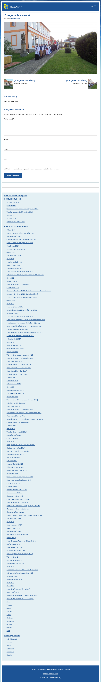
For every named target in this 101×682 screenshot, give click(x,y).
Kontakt (33, 670)
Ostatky (9, 608)
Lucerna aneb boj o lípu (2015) (17, 490)
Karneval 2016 (11, 425)
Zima (8, 602)
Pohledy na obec (12, 636)
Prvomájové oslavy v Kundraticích (18, 284)
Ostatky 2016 (11, 429)
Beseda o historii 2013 (14, 560)
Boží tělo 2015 (11, 215)
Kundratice (10, 649)
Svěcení (9, 611)
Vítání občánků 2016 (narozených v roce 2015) (22, 400)
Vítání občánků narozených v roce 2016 (20, 355)
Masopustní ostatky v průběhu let (17, 509)
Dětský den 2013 (12, 576)
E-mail (6, 149)
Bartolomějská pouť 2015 (15, 454)
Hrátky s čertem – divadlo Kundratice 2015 (21, 445)
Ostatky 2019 (11, 300)
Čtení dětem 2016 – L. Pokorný (17, 416)
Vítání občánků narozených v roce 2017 (20, 316)
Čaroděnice (10, 621)
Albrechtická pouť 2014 (14, 547)
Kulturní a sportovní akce (16, 226)
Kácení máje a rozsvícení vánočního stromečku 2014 (24, 515)
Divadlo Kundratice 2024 (15, 262)
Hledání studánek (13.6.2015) (16, 470)
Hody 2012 (10, 583)
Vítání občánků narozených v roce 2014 (20, 477)
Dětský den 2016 (12, 397)
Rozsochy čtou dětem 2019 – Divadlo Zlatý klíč (22, 297)
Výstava (9, 605)
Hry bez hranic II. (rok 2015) (16, 448)
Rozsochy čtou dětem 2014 (16, 551)
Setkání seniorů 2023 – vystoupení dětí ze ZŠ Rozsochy (25, 275)
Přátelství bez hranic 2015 (15, 467)
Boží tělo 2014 (11, 218)
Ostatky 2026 (11, 230)
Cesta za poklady (12, 438)
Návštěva (10, 618)
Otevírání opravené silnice (15, 349)
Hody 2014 (10, 522)
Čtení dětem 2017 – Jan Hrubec (17, 374)
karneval (9, 624)
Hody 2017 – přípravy (14, 345)
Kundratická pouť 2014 (14, 525)
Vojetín (9, 645)
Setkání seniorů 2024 (14, 256)
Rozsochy (10, 642)
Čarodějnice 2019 (13, 288)
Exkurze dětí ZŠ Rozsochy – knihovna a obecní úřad (24, 413)
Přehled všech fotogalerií (15, 195)
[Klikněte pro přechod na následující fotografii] (50, 48)
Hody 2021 (10, 278)
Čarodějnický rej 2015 (14, 483)
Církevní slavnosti (12, 199)
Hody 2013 (10, 567)
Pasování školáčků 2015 (15, 464)
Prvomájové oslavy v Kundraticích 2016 (20, 409)
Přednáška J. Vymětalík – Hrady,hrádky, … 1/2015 (23, 506)
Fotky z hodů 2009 (13, 592)
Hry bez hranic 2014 (13, 528)
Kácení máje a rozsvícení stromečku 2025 (20, 233)
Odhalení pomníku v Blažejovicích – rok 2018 (22, 310)
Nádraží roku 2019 (13, 281)
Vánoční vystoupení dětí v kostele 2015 (20, 212)
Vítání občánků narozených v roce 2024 (20, 243)
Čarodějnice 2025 (13, 246)
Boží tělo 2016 (15, 18)
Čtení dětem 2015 (12, 486)
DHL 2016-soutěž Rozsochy (16, 403)
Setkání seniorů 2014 (14, 518)
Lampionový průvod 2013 (15, 563)
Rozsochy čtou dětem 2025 (16, 249)
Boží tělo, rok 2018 (13, 202)
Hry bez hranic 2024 (13, 265)
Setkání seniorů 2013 (14, 531)
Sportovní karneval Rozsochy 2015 (18, 502)
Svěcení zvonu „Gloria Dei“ (16, 222)
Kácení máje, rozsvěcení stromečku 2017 (20, 336)
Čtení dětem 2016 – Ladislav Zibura (18, 422)
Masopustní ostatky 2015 (15, 496)
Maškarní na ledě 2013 (14, 579)
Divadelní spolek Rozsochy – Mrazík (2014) (21, 541)
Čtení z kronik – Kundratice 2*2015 (18, 499)
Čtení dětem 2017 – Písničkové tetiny (19, 368)
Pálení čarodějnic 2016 (14, 406)
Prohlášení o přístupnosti (55, 670)
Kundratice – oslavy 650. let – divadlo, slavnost (22, 570)
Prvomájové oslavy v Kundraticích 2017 (20, 358)
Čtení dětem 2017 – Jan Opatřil (17, 371)
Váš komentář (9, 119)
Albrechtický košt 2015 (14, 493)
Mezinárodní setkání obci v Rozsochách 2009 (22, 595)
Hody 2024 (10, 259)
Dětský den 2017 (12, 352)
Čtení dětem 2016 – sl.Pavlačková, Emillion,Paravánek (25, 419)
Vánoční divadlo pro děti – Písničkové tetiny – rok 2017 (25, 332)
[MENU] (95, 6)
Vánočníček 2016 (12, 381)
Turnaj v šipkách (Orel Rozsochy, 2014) (20, 554)
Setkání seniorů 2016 (14, 384)
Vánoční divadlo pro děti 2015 (17, 432)
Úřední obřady (11, 538)
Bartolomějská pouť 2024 (15, 268)
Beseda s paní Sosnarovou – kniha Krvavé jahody (23, 323)
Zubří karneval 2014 (13, 544)
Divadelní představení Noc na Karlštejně (20, 599)
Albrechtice (10, 652)
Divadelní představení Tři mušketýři (18, 589)
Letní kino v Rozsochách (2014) (17, 534)
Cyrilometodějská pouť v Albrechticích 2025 (21, 239)
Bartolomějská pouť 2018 (15, 307)
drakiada (9, 627)
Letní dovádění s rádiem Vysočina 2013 (20, 573)
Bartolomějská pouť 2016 (15, 390)
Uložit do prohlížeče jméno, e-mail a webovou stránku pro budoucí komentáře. (32, 169)
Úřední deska (41, 670)
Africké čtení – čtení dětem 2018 (17, 329)
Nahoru (67, 670)
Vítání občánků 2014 (13, 557)
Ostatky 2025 (11, 252)
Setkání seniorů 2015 (14, 435)
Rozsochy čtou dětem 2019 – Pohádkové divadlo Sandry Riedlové (29, 291)
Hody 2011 (10, 586)
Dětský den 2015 (12, 474)
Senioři (9, 615)
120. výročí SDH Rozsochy (15, 393)
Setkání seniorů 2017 (14, 339)
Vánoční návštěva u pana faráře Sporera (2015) (22, 209)
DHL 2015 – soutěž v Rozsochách (18, 451)
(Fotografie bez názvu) (24, 80)
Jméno (6, 140)
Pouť (8, 631)
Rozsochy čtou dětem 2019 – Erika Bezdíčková (22, 294)
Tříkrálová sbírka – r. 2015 (15, 512)
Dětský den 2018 (12, 313)
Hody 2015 (10, 441)
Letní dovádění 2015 (13, 458)
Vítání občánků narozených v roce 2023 (20, 272)
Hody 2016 (10, 387)
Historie (9, 655)
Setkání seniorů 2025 (14, 236)
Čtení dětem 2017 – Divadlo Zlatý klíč (19, 365)
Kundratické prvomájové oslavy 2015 (19, 480)
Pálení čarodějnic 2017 (14, 361)
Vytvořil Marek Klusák (50, 674)
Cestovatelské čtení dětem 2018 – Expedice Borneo (24, 326)
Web (5, 159)
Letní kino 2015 (12, 461)
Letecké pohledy (12, 639)
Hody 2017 (10, 342)
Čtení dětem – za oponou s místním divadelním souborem (26, 320)
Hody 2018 (10, 304)
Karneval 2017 (11, 377)
